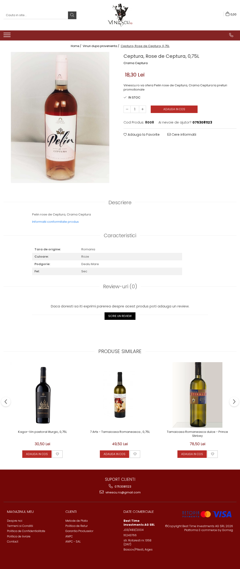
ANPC (69, 536)
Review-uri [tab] (120, 286)
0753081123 (122, 486)
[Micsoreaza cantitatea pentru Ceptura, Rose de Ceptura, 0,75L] (127, 109)
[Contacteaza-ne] (231, 35)
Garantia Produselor (79, 531)
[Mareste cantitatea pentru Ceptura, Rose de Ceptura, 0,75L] (142, 109)
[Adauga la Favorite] (57, 454)
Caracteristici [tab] (120, 235)
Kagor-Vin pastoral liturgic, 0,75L (42, 432)
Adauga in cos (174, 109)
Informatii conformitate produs (55, 221)
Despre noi (14, 521)
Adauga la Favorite (143, 134)
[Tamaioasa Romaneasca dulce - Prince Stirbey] (197, 395)
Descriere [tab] (120, 202)
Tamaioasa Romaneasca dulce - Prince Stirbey (197, 434)
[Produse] (8, 36)
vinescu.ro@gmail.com (123, 492)
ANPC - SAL (73, 541)
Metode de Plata (76, 521)
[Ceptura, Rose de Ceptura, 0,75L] (60, 117)
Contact (12, 541)
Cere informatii (183, 134)
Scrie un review (120, 316)
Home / (76, 46)
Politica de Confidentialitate (26, 531)
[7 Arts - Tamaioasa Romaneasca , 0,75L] (120, 395)
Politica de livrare (18, 536)
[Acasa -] (120, 15)
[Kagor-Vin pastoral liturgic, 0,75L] (42, 395)
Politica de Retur (76, 526)
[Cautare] (72, 15)
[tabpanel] (60, 117)
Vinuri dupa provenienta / (101, 46)
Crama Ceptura (136, 63)
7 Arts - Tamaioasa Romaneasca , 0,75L (120, 432)
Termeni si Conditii (20, 526)
